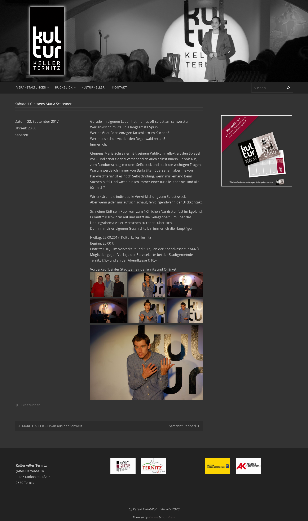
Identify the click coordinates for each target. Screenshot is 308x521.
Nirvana (153, 517)
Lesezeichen (30, 405)
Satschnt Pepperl (183, 426)
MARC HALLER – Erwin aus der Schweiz (51, 426)
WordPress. (168, 517)
